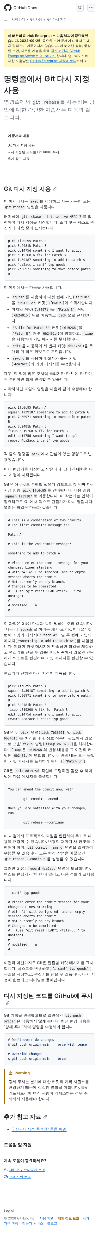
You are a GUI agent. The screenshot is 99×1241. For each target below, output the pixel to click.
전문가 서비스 (32, 1223)
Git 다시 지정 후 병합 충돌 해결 (39, 1129)
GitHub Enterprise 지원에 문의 (53, 61)
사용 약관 (46, 1218)
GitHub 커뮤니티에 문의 (27, 1170)
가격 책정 (11, 1223)
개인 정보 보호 (68, 1218)
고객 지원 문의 (20, 1177)
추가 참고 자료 (22, 1116)
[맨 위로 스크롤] (88, 1230)
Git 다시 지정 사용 (27, 188)
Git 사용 (36, 19)
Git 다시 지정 (57, 19)
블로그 (52, 1223)
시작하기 (18, 19)
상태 (86, 1218)
